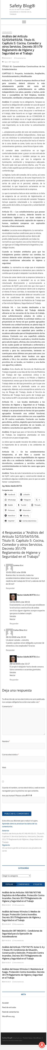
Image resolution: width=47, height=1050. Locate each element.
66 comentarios (19, 962)
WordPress (37, 1038)
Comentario (7, 706)
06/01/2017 (7, 962)
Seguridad (15, 62)
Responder (10, 588)
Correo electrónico (10, 754)
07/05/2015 (7, 940)
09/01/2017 (7, 981)
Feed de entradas (9, 1007)
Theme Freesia (27, 1038)
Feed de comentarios (10, 1012)
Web (4, 767)
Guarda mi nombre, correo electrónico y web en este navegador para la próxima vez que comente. (23, 789)
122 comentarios (19, 905)
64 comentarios (19, 981)
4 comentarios (21, 58)
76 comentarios (19, 940)
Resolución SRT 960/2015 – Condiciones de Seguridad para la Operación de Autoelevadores (22, 933)
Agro (6, 62)
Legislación (7, 32)
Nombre (6, 741)
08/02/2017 (8, 58)
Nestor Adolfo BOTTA (26, 595)
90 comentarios (19, 924)
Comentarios (23, 884)
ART (10, 62)
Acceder (5, 1003)
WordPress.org (8, 1016)
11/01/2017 (7, 924)
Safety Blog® (22, 5)
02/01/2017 (7, 905)
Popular (9, 884)
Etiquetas (37, 884)
